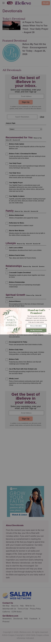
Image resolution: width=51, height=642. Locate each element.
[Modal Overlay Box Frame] (25, 321)
